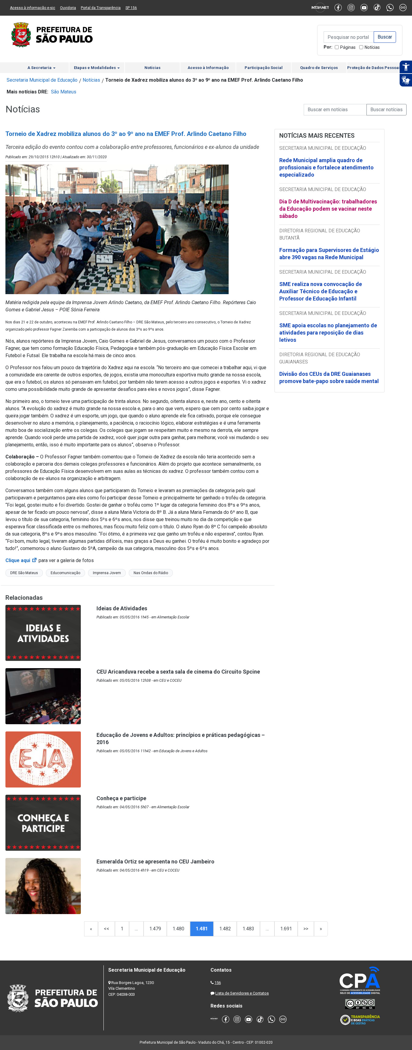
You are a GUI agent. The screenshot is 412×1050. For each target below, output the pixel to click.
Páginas (348, 47)
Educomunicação (65, 573)
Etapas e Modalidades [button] (95, 67)
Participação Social (264, 67)
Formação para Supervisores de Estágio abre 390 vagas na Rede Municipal (329, 253)
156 (217, 982)
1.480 (178, 929)
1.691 (286, 929)
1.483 (248, 929)
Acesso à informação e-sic (32, 8)
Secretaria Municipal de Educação (42, 80)
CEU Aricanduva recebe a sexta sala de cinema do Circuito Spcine (178, 671)
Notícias (372, 47)
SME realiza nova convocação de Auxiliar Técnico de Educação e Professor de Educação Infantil (320, 291)
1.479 (155, 929)
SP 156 (131, 8)
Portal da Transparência (101, 8)
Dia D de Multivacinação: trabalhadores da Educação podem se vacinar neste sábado (328, 208)
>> (305, 929)
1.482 (225, 929)
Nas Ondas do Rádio (151, 573)
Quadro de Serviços (319, 67)
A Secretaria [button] (39, 67)
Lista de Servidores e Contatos (242, 993)
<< (106, 929)
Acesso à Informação (208, 67)
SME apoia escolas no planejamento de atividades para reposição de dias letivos (328, 332)
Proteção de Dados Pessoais (374, 67)
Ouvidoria (68, 8)
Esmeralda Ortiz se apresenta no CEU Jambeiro (155, 861)
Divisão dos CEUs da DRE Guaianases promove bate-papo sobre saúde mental (329, 377)
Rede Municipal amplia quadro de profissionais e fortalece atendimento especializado (326, 167)
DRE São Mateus (24, 573)
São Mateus (63, 92)
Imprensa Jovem (107, 573)
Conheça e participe (121, 798)
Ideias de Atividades (122, 608)
